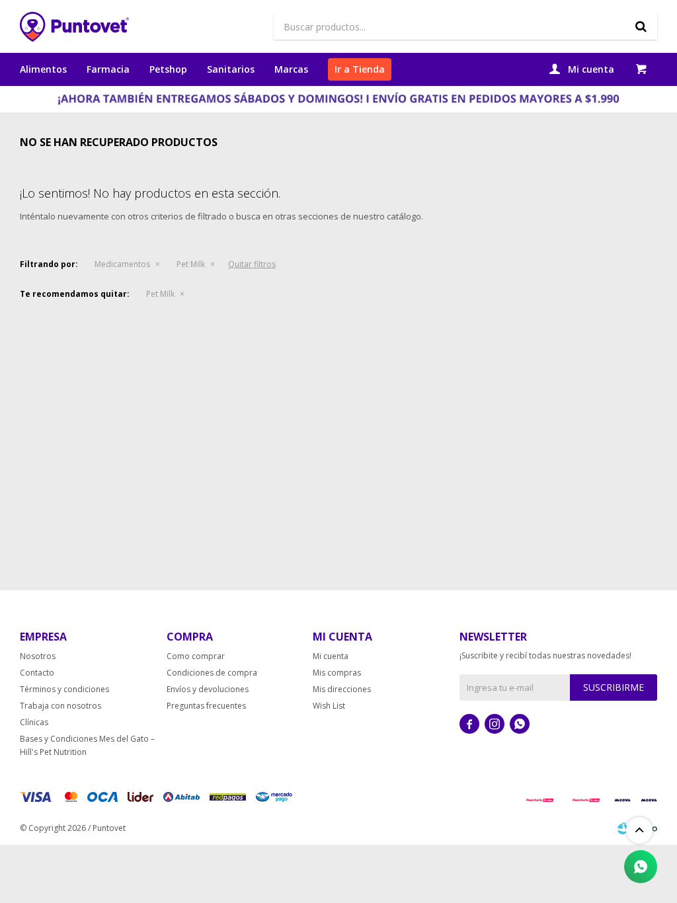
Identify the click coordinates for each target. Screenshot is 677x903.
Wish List (329, 705)
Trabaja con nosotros (60, 705)
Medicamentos (122, 264)
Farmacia (108, 69)
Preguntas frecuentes (206, 705)
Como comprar (196, 656)
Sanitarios (231, 69)
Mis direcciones (342, 689)
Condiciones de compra (212, 672)
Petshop (168, 69)
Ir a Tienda (360, 69)
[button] (640, 26)
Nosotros (38, 656)
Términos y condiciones (64, 689)
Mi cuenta (330, 656)
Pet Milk (191, 264)
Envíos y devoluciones (208, 689)
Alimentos (43, 69)
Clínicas (34, 722)
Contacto (37, 672)
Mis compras (337, 672)
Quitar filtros (252, 264)
